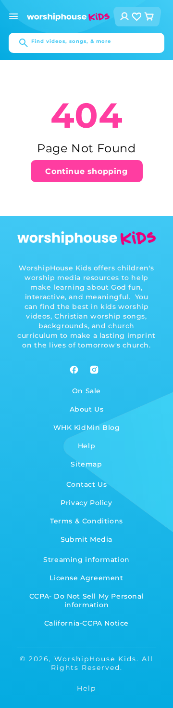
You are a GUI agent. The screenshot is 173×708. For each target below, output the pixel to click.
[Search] (18, 43)
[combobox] (86, 43)
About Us (87, 409)
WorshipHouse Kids (95, 659)
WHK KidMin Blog (86, 427)
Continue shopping (86, 171)
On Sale (86, 391)
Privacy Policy (86, 502)
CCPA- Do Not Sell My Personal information (86, 600)
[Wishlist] (137, 17)
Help (86, 445)
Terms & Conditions (86, 521)
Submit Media (86, 539)
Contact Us (86, 484)
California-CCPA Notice (86, 623)
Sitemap (86, 464)
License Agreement (86, 578)
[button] (13, 16)
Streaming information (86, 559)
